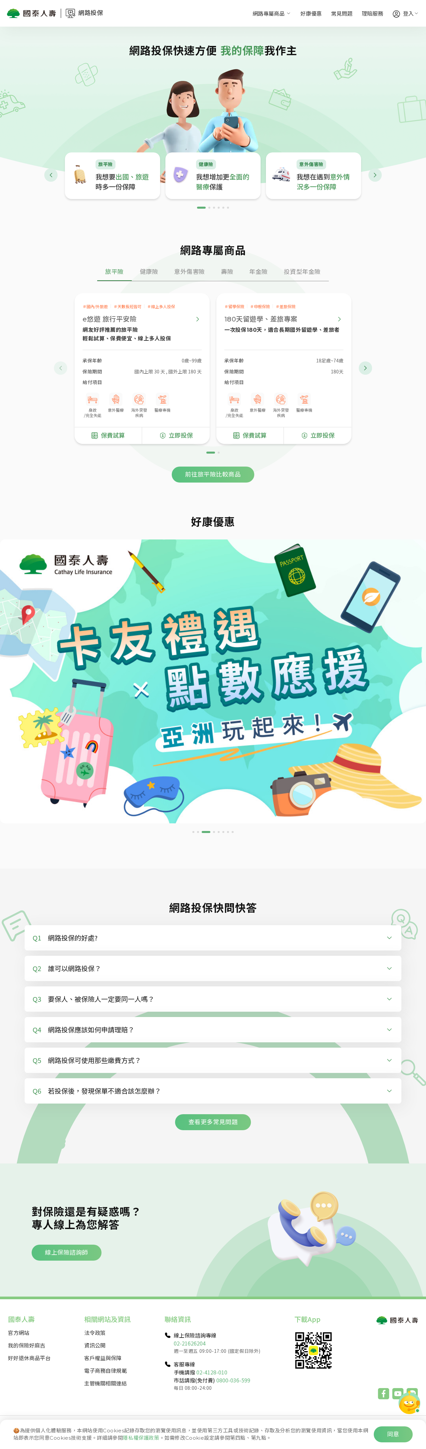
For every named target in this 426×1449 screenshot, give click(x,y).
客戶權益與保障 (102, 1358)
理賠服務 (372, 13)
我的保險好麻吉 (26, 1345)
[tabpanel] (213, 382)
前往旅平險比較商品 (213, 474)
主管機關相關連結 (105, 1383)
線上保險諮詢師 (66, 1252)
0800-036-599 (233, 1380)
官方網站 (18, 1333)
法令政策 (95, 1333)
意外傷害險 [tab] (189, 272)
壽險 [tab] (227, 272)
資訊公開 (95, 1345)
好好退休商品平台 (29, 1358)
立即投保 (181, 435)
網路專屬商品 (269, 13)
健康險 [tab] (149, 272)
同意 (393, 1434)
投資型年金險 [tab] (302, 272)
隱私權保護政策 (141, 1438)
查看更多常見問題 (213, 1122)
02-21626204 (190, 1343)
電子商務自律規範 (105, 1370)
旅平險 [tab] (114, 272)
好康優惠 (311, 13)
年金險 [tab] (258, 272)
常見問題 (341, 13)
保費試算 (113, 435)
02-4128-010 (211, 1372)
